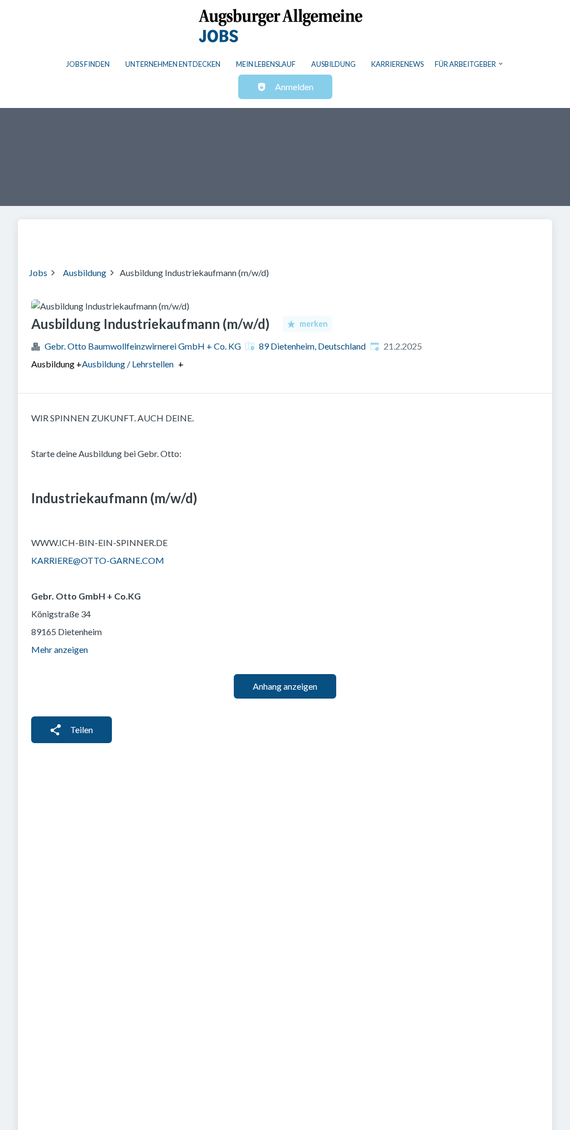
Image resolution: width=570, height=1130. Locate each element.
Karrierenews (397, 64)
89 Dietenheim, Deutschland (312, 346)
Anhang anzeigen (285, 686)
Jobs (38, 272)
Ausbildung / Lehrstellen (128, 364)
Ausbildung (333, 64)
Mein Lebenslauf (266, 64)
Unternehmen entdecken (172, 64)
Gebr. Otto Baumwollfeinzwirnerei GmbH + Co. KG (143, 346)
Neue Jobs (450, 236)
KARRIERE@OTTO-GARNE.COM (97, 560)
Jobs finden (88, 64)
